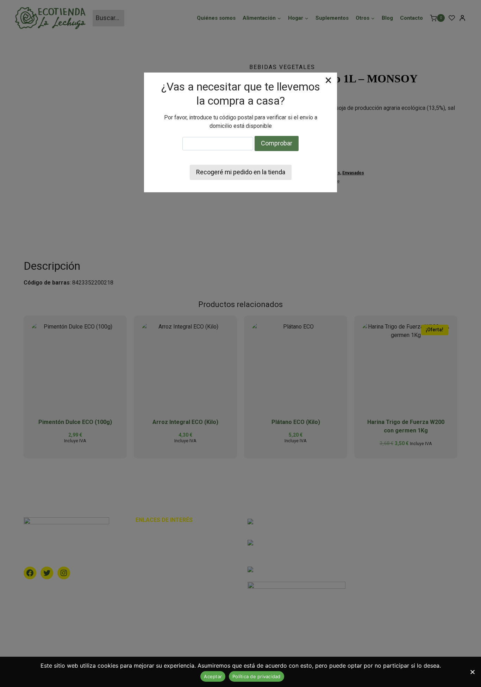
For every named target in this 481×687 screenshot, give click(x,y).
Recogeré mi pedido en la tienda (240, 172)
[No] (472, 671)
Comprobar (276, 143)
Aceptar (213, 676)
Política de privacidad (256, 676)
